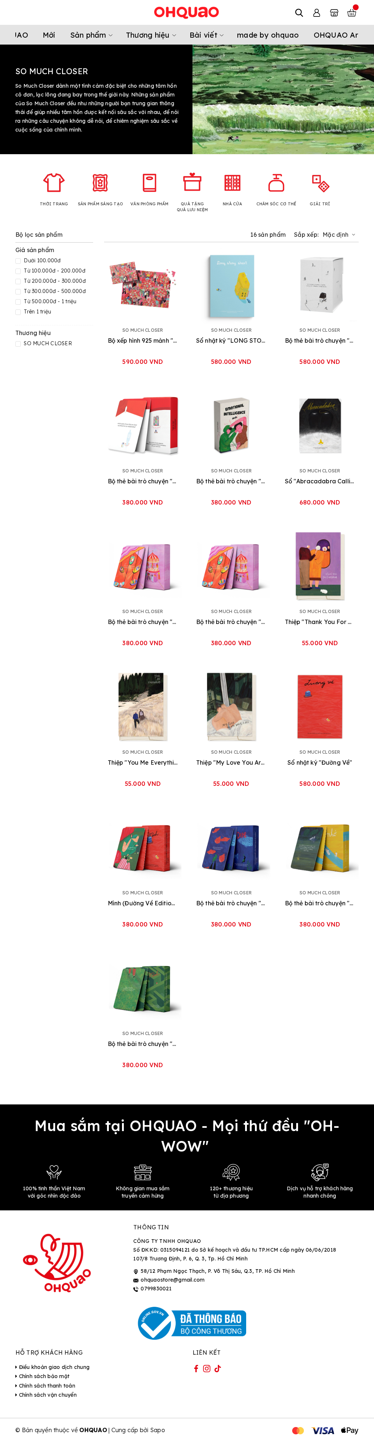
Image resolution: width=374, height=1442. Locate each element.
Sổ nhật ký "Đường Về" (319, 762)
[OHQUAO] (187, 12)
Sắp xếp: (306, 234)
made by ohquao (268, 34)
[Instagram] (206, 1370)
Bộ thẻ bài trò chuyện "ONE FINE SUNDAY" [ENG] (320, 340)
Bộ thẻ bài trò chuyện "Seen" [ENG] (143, 481)
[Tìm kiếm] (299, 12)
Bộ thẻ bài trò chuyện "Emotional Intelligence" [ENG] (231, 481)
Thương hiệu (149, 34)
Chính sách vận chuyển (47, 1395)
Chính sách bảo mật (43, 1376)
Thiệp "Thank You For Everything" (320, 621)
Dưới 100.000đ (41, 260)
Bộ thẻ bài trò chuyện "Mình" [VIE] (143, 1043)
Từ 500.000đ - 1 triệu (49, 301)
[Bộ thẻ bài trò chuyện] (320, 285)
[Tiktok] (217, 1370)
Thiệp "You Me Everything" (143, 762)
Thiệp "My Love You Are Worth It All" (231, 762)
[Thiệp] (320, 566)
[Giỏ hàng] (352, 12)
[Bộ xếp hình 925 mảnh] (143, 285)
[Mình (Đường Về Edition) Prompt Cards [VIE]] (143, 847)
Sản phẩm (89, 34)
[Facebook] (196, 1370)
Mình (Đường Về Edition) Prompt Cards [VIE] (143, 903)
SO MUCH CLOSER (47, 343)
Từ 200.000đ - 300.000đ (54, 281)
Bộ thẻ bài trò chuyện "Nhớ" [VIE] (320, 903)
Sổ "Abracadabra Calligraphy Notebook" (320, 481)
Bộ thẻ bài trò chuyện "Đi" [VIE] (231, 621)
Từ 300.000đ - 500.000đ (54, 291)
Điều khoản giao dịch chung (53, 1367)
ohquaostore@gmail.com (173, 1280)
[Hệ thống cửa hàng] (334, 12)
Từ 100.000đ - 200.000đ (53, 270)
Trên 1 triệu (36, 311)
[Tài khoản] (317, 12)
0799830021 (156, 1288)
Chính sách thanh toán (46, 1385)
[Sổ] (320, 425)
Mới (49, 34)
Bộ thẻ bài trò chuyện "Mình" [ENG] (231, 903)
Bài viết (205, 34)
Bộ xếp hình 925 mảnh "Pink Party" (143, 340)
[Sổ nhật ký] (231, 285)
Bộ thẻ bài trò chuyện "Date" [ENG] (143, 621)
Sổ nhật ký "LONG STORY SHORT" (231, 340)
